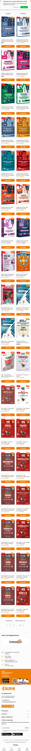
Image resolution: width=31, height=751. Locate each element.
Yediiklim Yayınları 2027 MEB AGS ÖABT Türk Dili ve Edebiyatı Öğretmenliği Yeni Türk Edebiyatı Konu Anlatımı (22, 174)
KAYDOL (27, 727)
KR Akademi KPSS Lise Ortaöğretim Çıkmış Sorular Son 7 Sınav (22, 342)
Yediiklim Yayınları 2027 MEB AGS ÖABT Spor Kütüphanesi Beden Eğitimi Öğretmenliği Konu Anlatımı (8, 40)
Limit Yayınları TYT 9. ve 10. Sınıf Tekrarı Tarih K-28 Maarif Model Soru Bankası (7, 576)
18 (20, 625)
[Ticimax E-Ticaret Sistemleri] (15, 745)
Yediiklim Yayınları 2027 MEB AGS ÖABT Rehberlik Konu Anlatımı (22, 74)
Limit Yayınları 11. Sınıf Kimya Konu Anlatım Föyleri (22, 610)
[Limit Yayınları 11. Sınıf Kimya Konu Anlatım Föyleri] (23, 596)
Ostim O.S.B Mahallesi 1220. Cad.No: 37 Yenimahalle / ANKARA (8, 697)
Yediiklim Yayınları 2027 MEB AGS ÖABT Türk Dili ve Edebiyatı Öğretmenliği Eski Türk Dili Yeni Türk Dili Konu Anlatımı (7, 174)
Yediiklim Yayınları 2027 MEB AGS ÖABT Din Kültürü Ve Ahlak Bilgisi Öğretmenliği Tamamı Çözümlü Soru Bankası (22, 107)
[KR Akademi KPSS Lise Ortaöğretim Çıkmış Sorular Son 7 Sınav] (23, 328)
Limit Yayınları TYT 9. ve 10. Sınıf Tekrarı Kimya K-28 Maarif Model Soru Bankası (7, 610)
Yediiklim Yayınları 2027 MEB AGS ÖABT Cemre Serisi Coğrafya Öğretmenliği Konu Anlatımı (7, 208)
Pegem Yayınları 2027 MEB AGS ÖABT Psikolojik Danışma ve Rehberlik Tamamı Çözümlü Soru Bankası (8, 275)
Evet (24, 7)
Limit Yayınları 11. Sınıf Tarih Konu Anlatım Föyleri (22, 442)
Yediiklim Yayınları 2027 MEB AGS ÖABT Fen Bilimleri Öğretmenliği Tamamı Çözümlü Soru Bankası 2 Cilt (7, 241)
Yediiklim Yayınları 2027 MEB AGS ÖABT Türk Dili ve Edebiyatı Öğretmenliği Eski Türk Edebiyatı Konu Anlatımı (7, 141)
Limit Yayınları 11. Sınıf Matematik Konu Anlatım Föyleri (22, 476)
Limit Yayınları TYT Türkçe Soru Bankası (22, 375)
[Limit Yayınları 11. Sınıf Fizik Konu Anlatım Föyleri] (8, 428)
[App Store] (18, 734)
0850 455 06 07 (6, 700)
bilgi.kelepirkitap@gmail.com (9, 701)
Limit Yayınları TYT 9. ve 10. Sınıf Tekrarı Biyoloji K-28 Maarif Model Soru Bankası (22, 576)
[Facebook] (3, 706)
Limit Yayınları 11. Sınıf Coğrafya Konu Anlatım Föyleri (22, 543)
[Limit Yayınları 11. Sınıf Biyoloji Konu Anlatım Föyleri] (8, 395)
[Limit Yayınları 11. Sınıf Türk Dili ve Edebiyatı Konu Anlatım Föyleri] (23, 495)
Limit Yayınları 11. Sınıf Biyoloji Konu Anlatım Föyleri (7, 409)
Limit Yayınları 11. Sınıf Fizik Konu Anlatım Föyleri (6, 442)
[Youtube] (12, 706)
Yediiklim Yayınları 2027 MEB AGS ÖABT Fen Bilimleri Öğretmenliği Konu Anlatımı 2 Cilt (23, 241)
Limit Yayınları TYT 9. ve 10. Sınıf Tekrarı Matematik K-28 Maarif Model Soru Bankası (7, 476)
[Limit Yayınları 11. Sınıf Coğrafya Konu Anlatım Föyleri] (23, 529)
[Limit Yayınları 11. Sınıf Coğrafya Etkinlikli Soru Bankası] (23, 395)
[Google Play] (7, 734)
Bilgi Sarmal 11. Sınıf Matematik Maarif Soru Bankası (7, 342)
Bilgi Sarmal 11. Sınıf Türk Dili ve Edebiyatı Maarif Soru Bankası (22, 308)
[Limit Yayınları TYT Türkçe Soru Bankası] (23, 361)
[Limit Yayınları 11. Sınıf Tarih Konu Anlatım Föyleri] (23, 428)
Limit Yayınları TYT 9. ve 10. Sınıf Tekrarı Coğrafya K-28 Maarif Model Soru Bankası (7, 543)
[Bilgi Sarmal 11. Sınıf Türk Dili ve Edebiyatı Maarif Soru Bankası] (23, 294)
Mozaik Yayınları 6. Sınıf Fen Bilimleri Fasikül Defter (22, 275)
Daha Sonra (16, 7)
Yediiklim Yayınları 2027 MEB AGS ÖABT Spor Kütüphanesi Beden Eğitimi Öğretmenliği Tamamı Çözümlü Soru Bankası (22, 40)
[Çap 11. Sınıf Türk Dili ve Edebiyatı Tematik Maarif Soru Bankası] (8, 361)
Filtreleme (24, 13)
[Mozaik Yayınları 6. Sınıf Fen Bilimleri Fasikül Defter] (23, 261)
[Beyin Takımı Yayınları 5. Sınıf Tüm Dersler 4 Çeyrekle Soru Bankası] (8, 294)
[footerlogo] (8, 688)
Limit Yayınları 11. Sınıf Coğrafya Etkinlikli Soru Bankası (22, 409)
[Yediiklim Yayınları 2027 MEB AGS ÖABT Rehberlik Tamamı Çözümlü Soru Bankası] (8, 60)
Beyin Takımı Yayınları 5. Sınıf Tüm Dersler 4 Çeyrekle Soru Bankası (7, 308)
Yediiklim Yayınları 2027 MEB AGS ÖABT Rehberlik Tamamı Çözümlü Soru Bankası (7, 74)
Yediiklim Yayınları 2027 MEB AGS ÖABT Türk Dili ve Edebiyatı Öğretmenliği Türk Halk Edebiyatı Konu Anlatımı (23, 141)
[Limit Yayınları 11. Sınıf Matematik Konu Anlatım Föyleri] (23, 462)
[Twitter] (6, 706)
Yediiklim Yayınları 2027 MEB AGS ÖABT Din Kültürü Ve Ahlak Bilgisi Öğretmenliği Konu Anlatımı (7, 107)
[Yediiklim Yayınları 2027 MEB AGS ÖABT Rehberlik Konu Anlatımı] (23, 60)
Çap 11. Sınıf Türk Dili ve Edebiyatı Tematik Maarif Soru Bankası (7, 375)
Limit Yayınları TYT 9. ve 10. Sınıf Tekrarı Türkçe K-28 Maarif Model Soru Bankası (8, 509)
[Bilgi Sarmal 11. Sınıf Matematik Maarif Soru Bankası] (8, 328)
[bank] (15, 740)
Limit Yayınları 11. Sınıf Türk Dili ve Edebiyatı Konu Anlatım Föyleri (22, 509)
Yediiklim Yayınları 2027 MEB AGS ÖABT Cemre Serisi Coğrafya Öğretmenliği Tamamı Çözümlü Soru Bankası (22, 208)
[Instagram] (9, 706)
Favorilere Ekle (14, 38)
